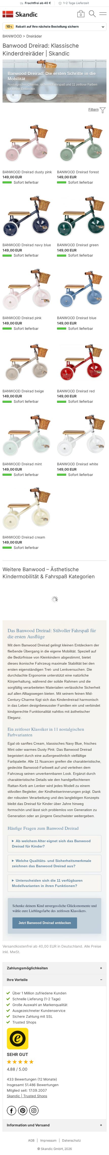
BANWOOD (12, 36)
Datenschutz (71, 1140)
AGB (31, 1140)
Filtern (93, 109)
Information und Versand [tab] (28, 1125)
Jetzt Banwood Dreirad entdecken (45, 923)
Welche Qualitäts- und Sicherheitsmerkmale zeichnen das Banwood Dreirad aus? (51, 863)
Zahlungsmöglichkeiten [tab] (27, 968)
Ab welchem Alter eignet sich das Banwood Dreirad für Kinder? (51, 843)
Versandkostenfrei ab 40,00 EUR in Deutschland (42, 946)
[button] (54, 26)
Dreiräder (34, 36)
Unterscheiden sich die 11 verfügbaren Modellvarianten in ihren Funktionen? (47, 883)
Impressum (48, 1140)
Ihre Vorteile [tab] (17, 980)
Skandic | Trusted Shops (27, 1096)
